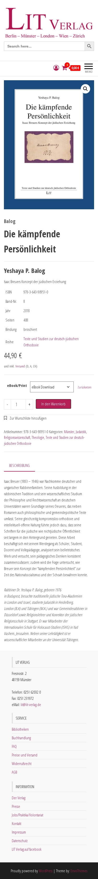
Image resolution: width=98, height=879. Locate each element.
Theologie (38, 437)
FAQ (14, 746)
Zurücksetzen (84, 387)
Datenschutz (20, 840)
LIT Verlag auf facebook (26, 849)
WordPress (46, 870)
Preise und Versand (24, 754)
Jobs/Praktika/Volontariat (27, 814)
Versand (20, 366)
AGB (14, 772)
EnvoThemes (79, 870)
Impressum (19, 832)
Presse (16, 806)
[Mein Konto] (56, 68)
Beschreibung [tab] (19, 465)
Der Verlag (18, 797)
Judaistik (81, 431)
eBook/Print (17, 385)
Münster (69, 431)
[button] (85, 88)
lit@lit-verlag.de (31, 704)
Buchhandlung (21, 737)
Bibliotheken (20, 729)
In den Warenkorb (53, 403)
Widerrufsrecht (21, 763)
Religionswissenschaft (17, 437)
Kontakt (16, 823)
